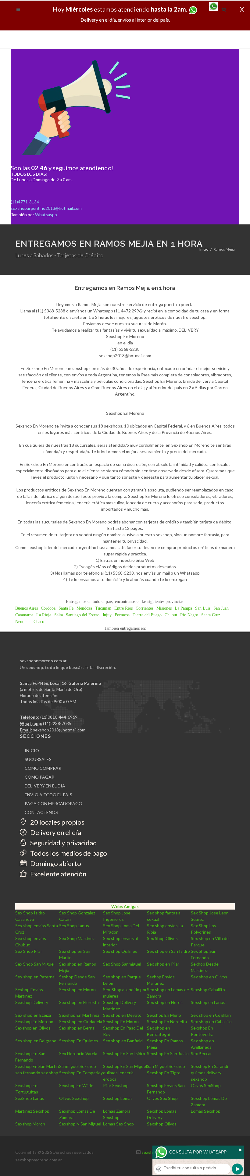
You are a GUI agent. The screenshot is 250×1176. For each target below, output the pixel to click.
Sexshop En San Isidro (124, 1053)
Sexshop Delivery (31, 1002)
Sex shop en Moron (77, 989)
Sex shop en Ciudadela (80, 1021)
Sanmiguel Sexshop (77, 1066)
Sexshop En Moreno (34, 1021)
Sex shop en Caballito (211, 1021)
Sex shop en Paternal (35, 976)
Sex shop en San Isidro (168, 951)
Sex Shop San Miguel (35, 964)
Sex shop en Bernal (77, 1027)
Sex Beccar (201, 1053)
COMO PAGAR (39, 777)
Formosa (122, 615)
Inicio (203, 249)
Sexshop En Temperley (81, 1072)
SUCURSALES (38, 759)
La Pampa (183, 608)
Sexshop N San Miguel (80, 1123)
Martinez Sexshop (32, 1111)
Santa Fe (66, 608)
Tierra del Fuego (147, 615)
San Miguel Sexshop (166, 1066)
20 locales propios (56, 822)
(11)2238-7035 (57, 723)
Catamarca (24, 615)
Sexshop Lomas (118, 1098)
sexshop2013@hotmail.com (59, 729)
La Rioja (43, 615)
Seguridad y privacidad (63, 843)
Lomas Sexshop (205, 1111)
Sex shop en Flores (165, 1002)
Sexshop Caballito (208, 989)
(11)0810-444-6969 (58, 717)
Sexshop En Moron (121, 1021)
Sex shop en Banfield (123, 1040)
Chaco (39, 621)
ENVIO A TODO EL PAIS (48, 794)
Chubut (171, 615)
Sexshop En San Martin (37, 1066)
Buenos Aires (26, 608)
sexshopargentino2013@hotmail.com (46, 208)
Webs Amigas (125, 906)
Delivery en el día (55, 832)
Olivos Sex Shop (162, 1098)
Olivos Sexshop (74, 1098)
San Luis (202, 608)
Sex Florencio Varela (78, 1053)
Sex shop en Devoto (122, 1015)
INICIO (32, 750)
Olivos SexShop (206, 1085)
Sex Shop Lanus (74, 925)
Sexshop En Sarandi (209, 1066)
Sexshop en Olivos (33, 1027)
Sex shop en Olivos (209, 976)
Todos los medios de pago (68, 853)
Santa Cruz (210, 615)
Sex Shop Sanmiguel (122, 964)
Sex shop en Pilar (163, 964)
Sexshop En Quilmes (78, 1040)
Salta (58, 615)
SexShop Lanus (29, 1098)
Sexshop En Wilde (76, 1085)
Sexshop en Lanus (208, 1002)
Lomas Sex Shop (118, 1123)
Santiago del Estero (82, 615)
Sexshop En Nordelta (167, 1021)
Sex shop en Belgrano (35, 1040)
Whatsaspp (46, 214)
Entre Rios (123, 608)
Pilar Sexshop (116, 1085)
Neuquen (22, 621)
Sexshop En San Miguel (125, 1066)
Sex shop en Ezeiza (33, 1015)
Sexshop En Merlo (164, 1015)
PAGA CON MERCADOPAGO (53, 803)
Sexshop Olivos (162, 1123)
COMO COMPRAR (43, 768)
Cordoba (48, 608)
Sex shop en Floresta (79, 1002)
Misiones (164, 608)
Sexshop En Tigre (163, 1072)
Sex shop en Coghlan (211, 1015)
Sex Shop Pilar (28, 951)
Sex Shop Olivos (162, 938)
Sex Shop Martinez (77, 938)
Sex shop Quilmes (120, 951)
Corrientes (144, 608)
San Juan (221, 608)
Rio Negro (189, 615)
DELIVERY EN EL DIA (45, 785)
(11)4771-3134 (25, 201)
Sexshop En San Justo (168, 1053)
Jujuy (107, 615)
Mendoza (84, 608)
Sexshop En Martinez (79, 1015)
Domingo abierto (55, 863)
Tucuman (103, 608)
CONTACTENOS (41, 812)
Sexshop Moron (30, 1123)
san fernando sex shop (36, 1072)
